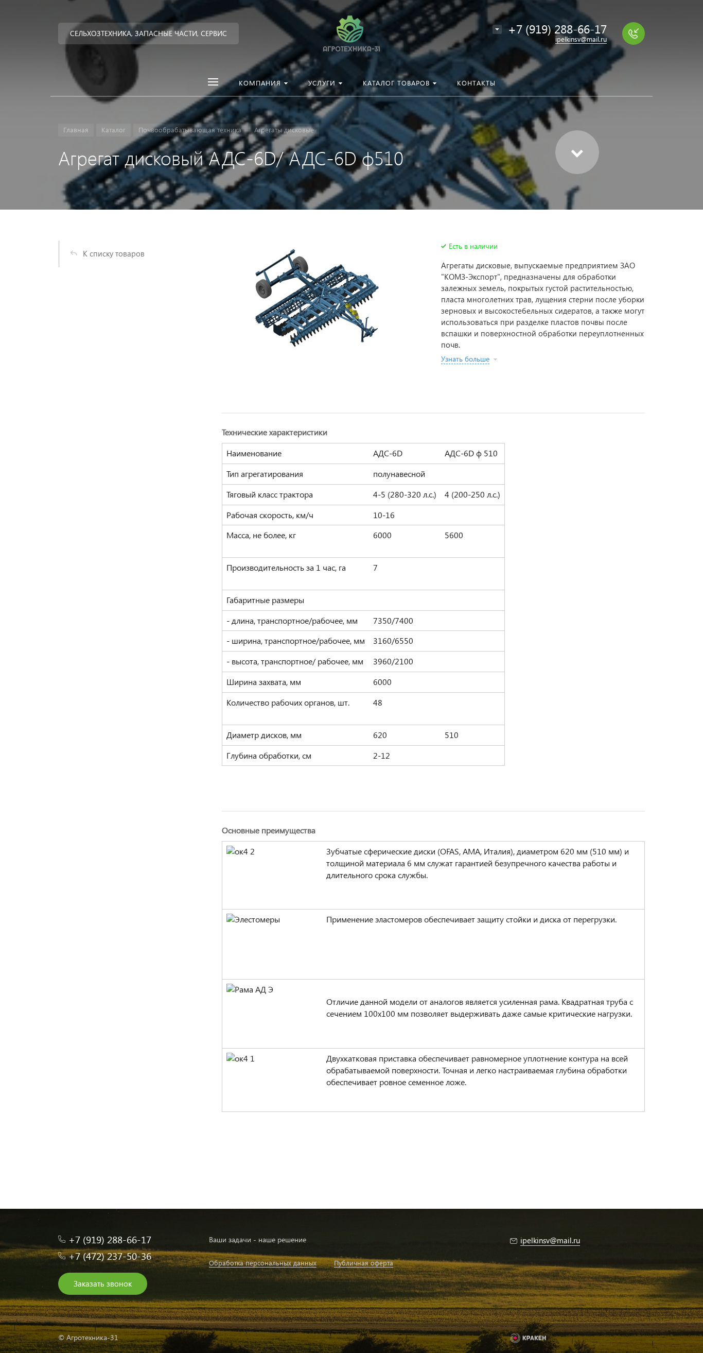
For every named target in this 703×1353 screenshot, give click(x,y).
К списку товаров (114, 253)
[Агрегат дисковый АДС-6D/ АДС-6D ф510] (318, 299)
